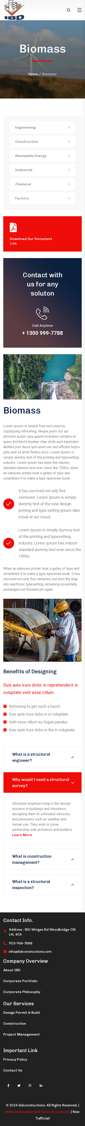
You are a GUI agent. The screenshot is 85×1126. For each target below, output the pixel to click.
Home (33, 74)
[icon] (8, 1085)
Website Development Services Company (37, 1112)
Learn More (22, 835)
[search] (68, 10)
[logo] (14, 10)
